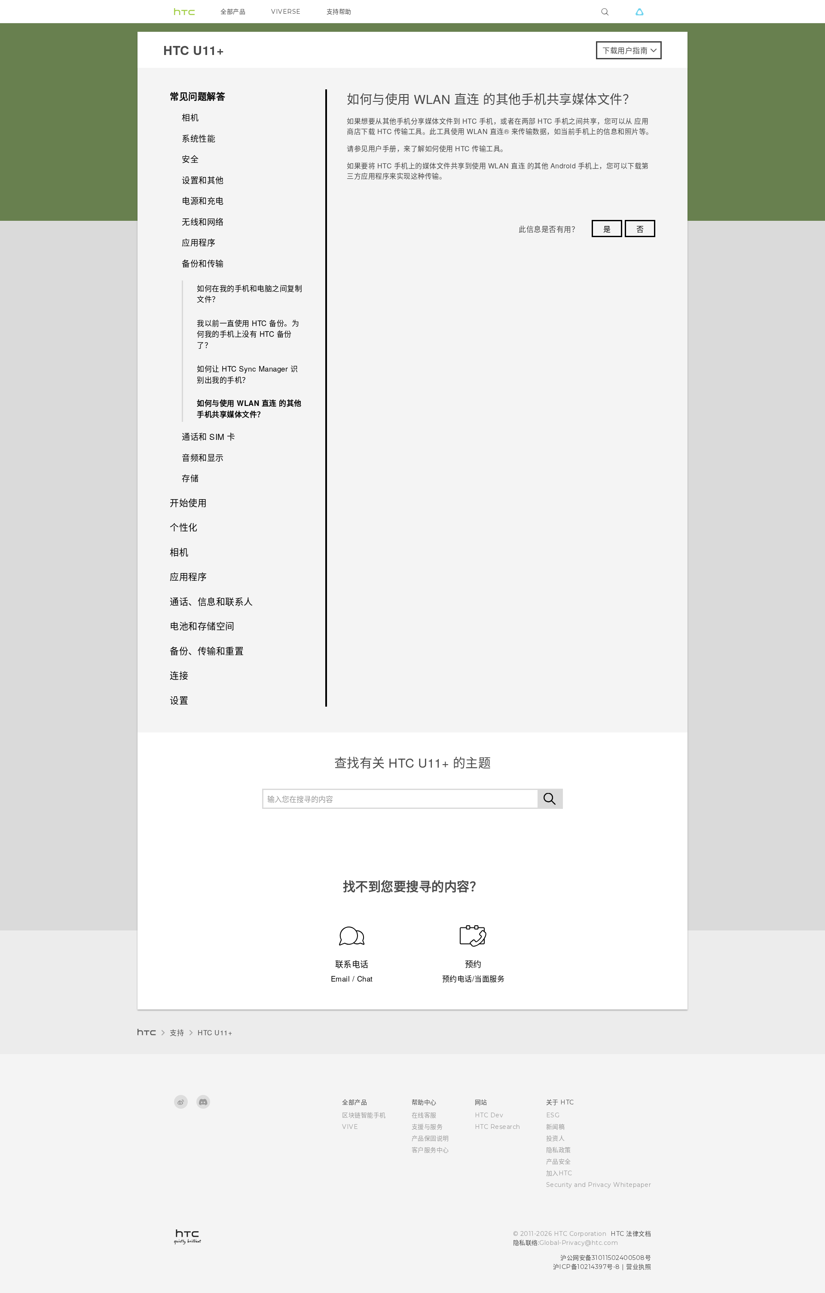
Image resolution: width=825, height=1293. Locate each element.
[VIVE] (639, 11)
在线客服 (424, 1115)
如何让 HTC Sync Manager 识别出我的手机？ (247, 374)
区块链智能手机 (364, 1115)
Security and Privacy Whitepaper (598, 1185)
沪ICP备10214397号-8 (586, 1267)
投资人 (555, 1138)
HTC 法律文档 (631, 1234)
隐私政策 (558, 1150)
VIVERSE (286, 11)
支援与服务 (427, 1127)
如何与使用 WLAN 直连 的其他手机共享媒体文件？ (249, 408)
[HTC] (184, 11)
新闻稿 (555, 1127)
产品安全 (558, 1161)
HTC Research (497, 1127)
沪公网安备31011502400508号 (605, 1258)
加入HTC (559, 1173)
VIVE (350, 1127)
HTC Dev (489, 1115)
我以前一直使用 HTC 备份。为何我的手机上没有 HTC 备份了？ (248, 333)
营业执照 (638, 1267)
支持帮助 (339, 11)
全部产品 (232, 11)
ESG (553, 1115)
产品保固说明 (430, 1138)
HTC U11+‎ (215, 1032)
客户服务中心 (430, 1150)
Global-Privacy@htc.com (578, 1243)
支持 (177, 1032)
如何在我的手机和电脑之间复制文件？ (249, 294)
